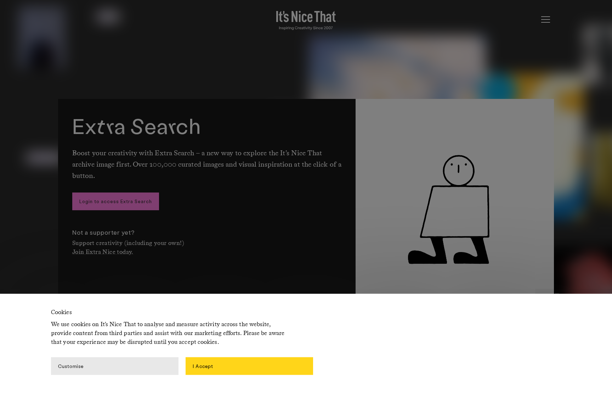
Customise (71, 365)
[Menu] (545, 19)
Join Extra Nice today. (103, 252)
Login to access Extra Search (115, 201)
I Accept (203, 365)
